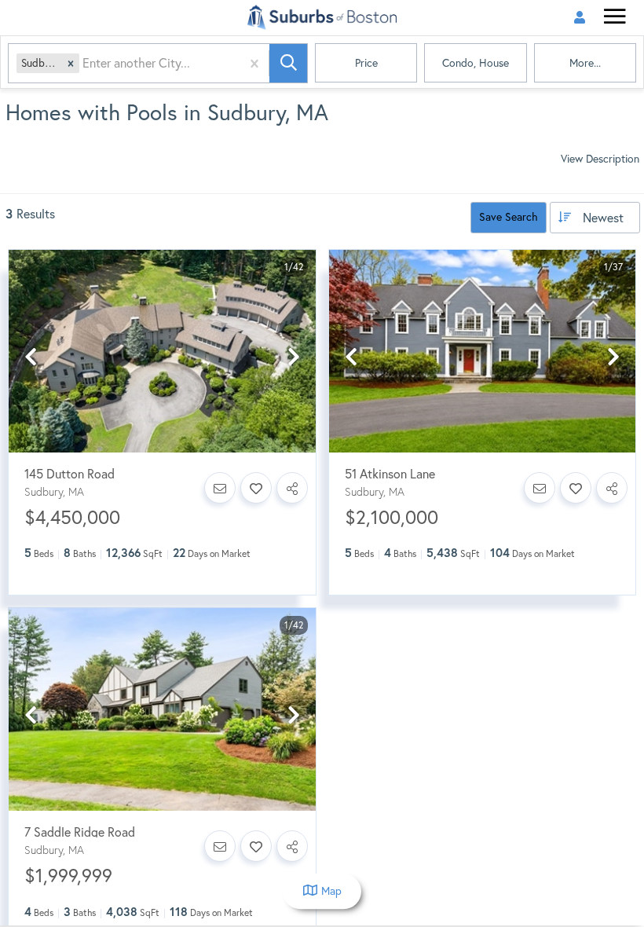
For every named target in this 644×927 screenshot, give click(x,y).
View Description (600, 159)
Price (366, 63)
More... (585, 63)
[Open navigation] (614, 18)
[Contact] (220, 488)
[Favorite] (256, 488)
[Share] (292, 488)
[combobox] (84, 63)
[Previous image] (31, 357)
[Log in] (579, 17)
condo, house (475, 63)
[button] (70, 63)
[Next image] (294, 357)
